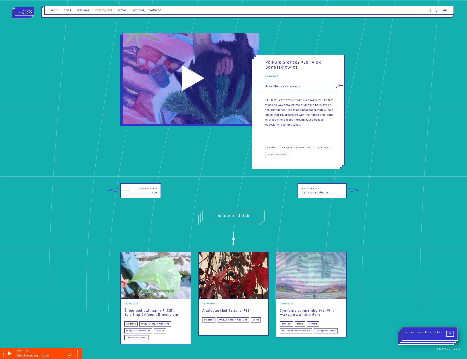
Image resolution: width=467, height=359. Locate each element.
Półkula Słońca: (282, 62)
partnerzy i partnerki (147, 10)
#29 (148, 190)
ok (450, 334)
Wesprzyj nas (103, 10)
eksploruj (82, 10)
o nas (67, 10)
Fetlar (45, 355)
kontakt (122, 10)
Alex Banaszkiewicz (282, 86)
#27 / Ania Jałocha (315, 190)
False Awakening (27, 355)
